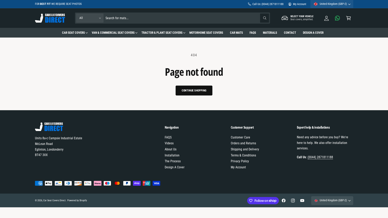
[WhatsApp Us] (337, 18)
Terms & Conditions (243, 155)
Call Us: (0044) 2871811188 (267, 4)
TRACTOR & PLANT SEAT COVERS (161, 33)
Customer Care (240, 137)
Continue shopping (194, 90)
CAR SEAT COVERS (73, 33)
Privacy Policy (240, 161)
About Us (170, 149)
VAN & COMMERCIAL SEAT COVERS (113, 33)
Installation (172, 155)
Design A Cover (175, 167)
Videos (169, 143)
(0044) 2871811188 (320, 157)
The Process (173, 161)
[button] (348, 18)
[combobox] (187, 18)
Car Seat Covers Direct (54, 200)
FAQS (168, 137)
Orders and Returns (243, 143)
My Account (299, 4)
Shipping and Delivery (245, 149)
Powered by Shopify (77, 200)
